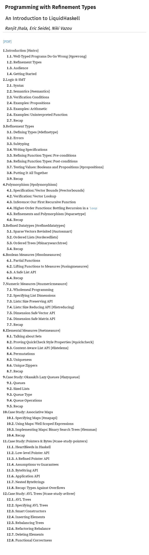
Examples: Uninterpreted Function (37, 114)
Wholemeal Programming (30, 290)
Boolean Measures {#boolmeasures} (32, 255)
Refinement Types (24, 62)
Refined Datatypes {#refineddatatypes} (34, 225)
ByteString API (22, 470)
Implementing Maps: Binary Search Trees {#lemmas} (52, 429)
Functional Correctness (29, 540)
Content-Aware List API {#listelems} (37, 348)
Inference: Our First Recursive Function (41, 202)
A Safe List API (21, 272)
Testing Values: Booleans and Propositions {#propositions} (55, 167)
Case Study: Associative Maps (28, 412)
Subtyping (18, 144)
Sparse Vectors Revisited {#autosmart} (39, 231)
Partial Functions (23, 260)
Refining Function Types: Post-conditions (42, 161)
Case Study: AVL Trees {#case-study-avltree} (39, 493)
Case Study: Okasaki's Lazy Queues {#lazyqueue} (41, 377)
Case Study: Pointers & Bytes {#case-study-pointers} (45, 441)
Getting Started (21, 74)
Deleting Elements (25, 534)
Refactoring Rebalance (28, 528)
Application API (23, 476)
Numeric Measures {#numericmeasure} (35, 284)
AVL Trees (19, 499)
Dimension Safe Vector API (31, 313)
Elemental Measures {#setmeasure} (31, 330)
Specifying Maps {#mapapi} (32, 418)
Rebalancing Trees (25, 523)
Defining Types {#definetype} (32, 132)
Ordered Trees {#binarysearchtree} (37, 243)
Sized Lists (18, 389)
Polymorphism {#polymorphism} (30, 184)
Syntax (15, 85)
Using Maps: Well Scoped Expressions (40, 424)
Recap (15, 120)
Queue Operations (24, 400)
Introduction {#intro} (21, 50)
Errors (15, 138)
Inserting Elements (26, 517)
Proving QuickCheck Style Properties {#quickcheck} (50, 342)
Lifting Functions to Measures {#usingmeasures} (47, 266)
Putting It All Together (27, 173)
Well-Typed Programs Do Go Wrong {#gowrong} (47, 56)
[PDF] (7, 41)
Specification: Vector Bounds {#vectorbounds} (45, 190)
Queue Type (19, 394)
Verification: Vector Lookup (31, 196)
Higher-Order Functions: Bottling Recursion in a (52, 208)
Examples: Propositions (28, 103)
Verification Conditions (28, 97)
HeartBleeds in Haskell (29, 447)
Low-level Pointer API (28, 453)
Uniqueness (19, 359)
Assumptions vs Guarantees (33, 464)
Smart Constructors (26, 511)
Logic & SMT (14, 80)
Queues (16, 383)
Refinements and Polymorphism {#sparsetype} (46, 214)
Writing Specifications (27, 149)
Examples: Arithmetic (27, 109)
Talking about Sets (24, 336)
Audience (17, 68)
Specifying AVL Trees (27, 505)
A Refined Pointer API (28, 459)
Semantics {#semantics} (28, 91)
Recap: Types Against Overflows (36, 488)
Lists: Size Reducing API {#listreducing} (40, 307)
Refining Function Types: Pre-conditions (41, 155)
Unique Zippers (22, 365)
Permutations (21, 354)
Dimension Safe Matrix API (31, 319)
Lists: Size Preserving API (30, 301)
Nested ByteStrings (25, 482)
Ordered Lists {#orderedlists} (32, 237)
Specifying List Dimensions (31, 295)
